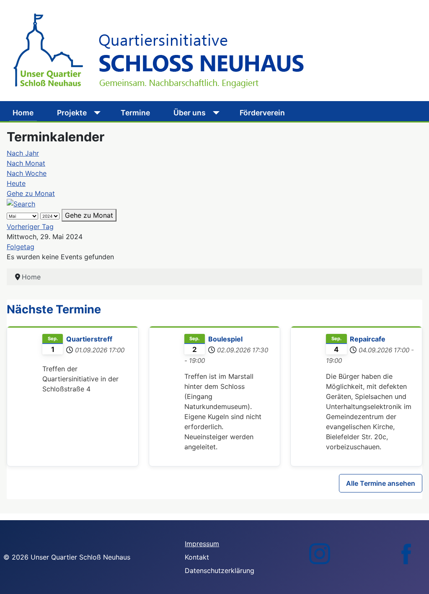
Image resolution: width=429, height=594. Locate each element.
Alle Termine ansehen (380, 483)
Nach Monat (26, 163)
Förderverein (262, 112)
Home (23, 112)
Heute (16, 183)
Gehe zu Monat (31, 193)
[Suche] (21, 203)
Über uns (189, 112)
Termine (135, 112)
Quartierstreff (89, 339)
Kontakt (197, 557)
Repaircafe (367, 339)
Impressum (202, 543)
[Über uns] (214, 113)
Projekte (72, 112)
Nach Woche (27, 173)
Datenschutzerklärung (219, 570)
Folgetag (20, 246)
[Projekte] (95, 113)
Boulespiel (225, 339)
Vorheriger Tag (30, 226)
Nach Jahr (23, 153)
